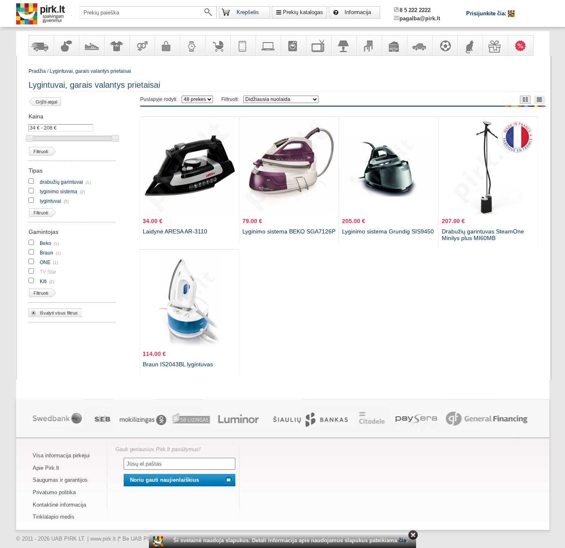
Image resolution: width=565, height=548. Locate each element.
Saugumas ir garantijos (60, 480)
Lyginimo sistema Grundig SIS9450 (388, 231)
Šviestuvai (344, 45)
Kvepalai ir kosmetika (66, 45)
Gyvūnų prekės (470, 45)
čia (402, 540)
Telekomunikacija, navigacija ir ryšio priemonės (243, 45)
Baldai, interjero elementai (369, 45)
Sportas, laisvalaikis (445, 45)
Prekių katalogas (303, 12)
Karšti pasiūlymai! (523, 45)
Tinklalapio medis (53, 517)
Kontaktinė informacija (59, 505)
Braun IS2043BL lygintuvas (178, 364)
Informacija (358, 12)
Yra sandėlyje (41, 45)
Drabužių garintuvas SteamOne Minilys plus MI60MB (483, 234)
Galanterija (167, 45)
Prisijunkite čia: (487, 13)
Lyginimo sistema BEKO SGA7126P (288, 231)
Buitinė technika (293, 45)
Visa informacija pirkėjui (61, 455)
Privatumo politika (54, 492)
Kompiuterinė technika (268, 45)
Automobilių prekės (419, 45)
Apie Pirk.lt (46, 468)
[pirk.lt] (159, 541)
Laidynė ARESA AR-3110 (175, 231)
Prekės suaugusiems (142, 45)
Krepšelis (248, 12)
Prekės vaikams (218, 45)
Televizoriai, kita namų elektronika (318, 45)
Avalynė (91, 45)
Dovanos (495, 45)
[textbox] (148, 12)
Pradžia (37, 71)
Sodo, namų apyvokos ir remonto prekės (394, 45)
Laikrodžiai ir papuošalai (192, 45)
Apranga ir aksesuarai (117, 45)
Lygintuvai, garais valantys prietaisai (90, 71)
